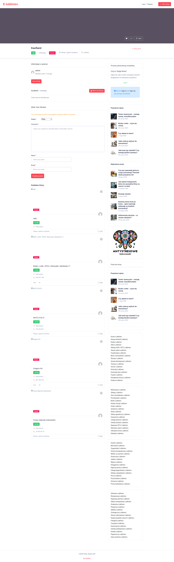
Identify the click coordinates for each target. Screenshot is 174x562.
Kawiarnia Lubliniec (118, 417)
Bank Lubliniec (116, 401)
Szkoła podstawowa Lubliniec (121, 529)
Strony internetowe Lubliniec (121, 515)
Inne (34, 282)
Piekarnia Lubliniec (118, 507)
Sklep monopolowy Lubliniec (121, 501)
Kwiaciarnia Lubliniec (118, 526)
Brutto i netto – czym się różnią (127, 124)
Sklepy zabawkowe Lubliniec (121, 473)
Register (150, 4)
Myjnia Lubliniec (116, 462)
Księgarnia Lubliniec (118, 465)
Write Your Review (98, 90)
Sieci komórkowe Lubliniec (120, 395)
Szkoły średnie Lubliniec (119, 422)
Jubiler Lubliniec (117, 459)
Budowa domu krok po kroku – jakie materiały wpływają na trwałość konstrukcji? (127, 205)
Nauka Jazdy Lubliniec (119, 403)
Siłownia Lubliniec (117, 493)
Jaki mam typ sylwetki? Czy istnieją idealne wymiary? (128, 151)
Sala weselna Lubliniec (119, 537)
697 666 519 (40, 380)
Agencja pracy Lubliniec (119, 467)
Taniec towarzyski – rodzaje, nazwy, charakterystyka (129, 115)
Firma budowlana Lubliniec (120, 484)
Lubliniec (86, 52)
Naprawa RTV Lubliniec (119, 425)
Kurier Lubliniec (116, 336)
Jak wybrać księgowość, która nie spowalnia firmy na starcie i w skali (129, 184)
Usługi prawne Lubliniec (119, 420)
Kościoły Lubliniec (117, 369)
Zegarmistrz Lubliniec (118, 448)
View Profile (36, 81)
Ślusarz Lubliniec (117, 358)
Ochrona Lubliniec (117, 481)
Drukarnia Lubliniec (118, 504)
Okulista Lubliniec (117, 433)
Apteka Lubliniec (117, 510)
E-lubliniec (10, 4)
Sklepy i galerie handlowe (69, 52)
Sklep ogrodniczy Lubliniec (120, 414)
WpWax (88, 558)
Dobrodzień (39, 227)
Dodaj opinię (137, 48)
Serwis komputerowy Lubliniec (122, 451)
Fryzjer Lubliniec (117, 375)
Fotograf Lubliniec (117, 521)
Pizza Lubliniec (116, 476)
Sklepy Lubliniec (117, 392)
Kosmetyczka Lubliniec (119, 372)
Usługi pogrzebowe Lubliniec (121, 470)
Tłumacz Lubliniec (117, 364)
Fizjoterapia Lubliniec (118, 353)
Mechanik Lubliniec (118, 446)
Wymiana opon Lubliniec (119, 428)
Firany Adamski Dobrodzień (44, 420)
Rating (33, 119)
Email (33, 165)
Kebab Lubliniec (116, 531)
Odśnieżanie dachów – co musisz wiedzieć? (128, 216)
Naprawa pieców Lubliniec (120, 499)
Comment (35, 124)
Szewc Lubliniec (117, 367)
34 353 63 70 (40, 431)
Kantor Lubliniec (116, 443)
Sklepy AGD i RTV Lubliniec (121, 347)
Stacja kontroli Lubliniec (119, 339)
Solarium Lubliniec (117, 409)
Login (143, 4)
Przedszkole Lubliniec (119, 398)
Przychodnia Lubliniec (119, 478)
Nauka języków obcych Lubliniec (122, 518)
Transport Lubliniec (117, 523)
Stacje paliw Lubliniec (118, 350)
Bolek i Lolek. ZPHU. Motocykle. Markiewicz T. (51, 266)
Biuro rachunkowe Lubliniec (121, 356)
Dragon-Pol (37, 368)
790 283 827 (40, 329)
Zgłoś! (125, 82)
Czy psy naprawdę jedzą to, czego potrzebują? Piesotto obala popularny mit (128, 172)
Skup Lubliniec (116, 411)
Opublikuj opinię (37, 176)
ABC (35, 219)
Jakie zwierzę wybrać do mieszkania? (127, 142)
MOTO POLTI (38, 318)
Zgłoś (139, 38)
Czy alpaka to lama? (126, 133)
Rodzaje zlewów (124, 194)
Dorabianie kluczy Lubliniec (121, 377)
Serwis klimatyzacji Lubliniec (121, 361)
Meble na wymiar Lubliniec (120, 454)
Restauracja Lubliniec (118, 496)
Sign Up (132, 91)
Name (33, 155)
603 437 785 (40, 277)
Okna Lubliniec (116, 345)
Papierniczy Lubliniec (118, 534)
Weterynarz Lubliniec (118, 390)
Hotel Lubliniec (116, 406)
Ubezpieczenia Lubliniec (119, 431)
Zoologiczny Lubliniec (118, 512)
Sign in (124, 91)
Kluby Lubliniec (116, 342)
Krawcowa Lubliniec (118, 456)
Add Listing (165, 4)
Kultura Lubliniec (117, 380)
